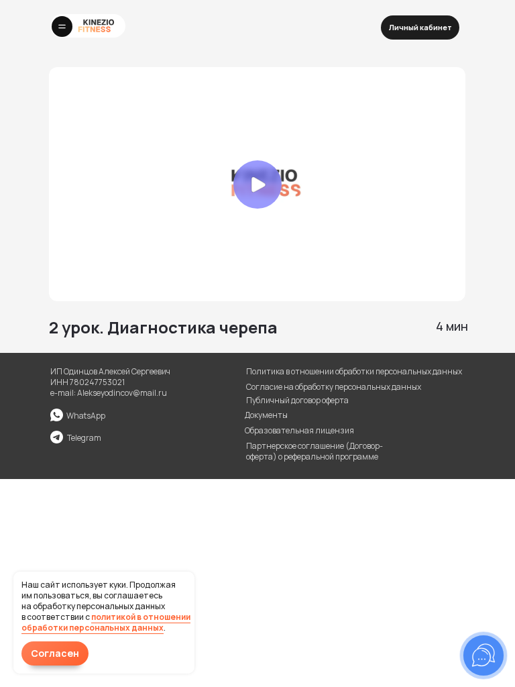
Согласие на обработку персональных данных (333, 386)
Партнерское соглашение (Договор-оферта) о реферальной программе (314, 451)
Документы (266, 415)
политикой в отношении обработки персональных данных (105, 622)
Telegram (84, 437)
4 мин (452, 326)
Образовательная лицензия (299, 430)
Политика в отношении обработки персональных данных (354, 371)
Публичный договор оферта (297, 400)
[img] (56, 437)
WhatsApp (85, 415)
